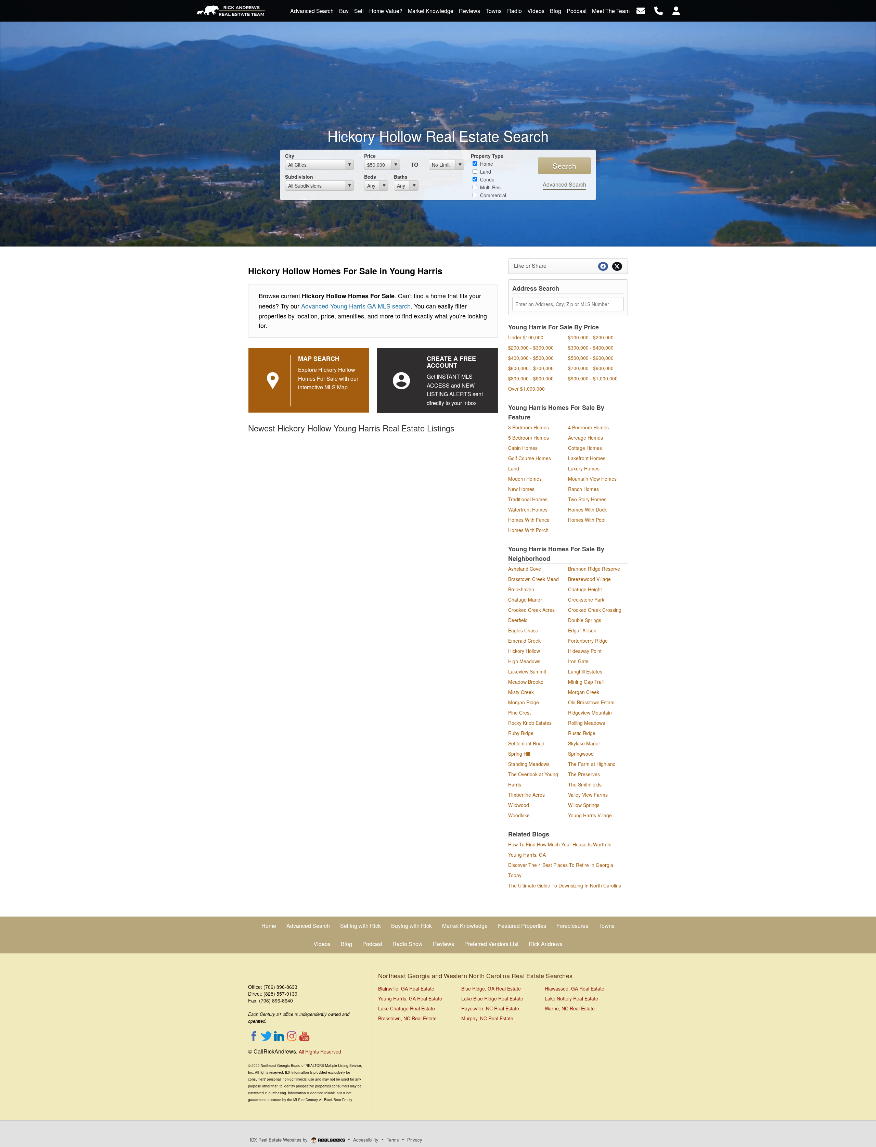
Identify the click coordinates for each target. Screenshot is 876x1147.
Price (370, 155)
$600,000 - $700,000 (531, 368)
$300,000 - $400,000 (591, 347)
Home (486, 163)
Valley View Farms (588, 794)
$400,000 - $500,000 (531, 357)
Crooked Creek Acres (531, 609)
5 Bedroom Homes (528, 437)
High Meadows (524, 661)
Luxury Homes (584, 468)
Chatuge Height (585, 589)
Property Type (487, 155)
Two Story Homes (587, 499)
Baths (401, 176)
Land (485, 171)
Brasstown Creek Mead (533, 579)
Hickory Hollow (524, 650)
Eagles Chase (523, 630)
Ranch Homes (583, 489)
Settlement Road (526, 743)
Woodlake (519, 815)
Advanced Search (564, 184)
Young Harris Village (590, 815)
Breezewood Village (589, 579)
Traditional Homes (528, 499)
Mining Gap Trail (586, 681)
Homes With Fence (529, 519)
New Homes (521, 489)
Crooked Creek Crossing (594, 609)
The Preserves (584, 774)
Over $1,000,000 (526, 388)
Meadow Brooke (525, 681)
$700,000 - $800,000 (591, 368)
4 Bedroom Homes (588, 427)
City (289, 155)
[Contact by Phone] (658, 10)
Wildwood (518, 805)
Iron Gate (578, 661)
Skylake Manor (584, 743)
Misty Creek (521, 692)
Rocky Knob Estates (530, 722)
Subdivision (299, 176)
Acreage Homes (585, 437)
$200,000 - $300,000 (531, 347)
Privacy (414, 1139)
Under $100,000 (525, 337)
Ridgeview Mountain (590, 712)
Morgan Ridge (523, 702)
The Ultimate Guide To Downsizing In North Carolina (564, 885)
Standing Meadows (529, 763)
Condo (486, 179)
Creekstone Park (586, 599)
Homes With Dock (587, 509)
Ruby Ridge (520, 733)
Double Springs (584, 620)
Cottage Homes (585, 447)
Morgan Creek (583, 692)
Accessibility (365, 1139)
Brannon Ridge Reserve (594, 568)
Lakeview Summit (527, 671)
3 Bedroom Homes (528, 427)
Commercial (492, 195)
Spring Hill (519, 753)
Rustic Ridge (581, 733)
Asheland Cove (524, 568)
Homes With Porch (528, 530)
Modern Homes (525, 478)
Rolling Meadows (586, 722)
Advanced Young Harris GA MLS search (356, 305)
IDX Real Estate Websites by (279, 1139)
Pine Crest (519, 712)
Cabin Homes (523, 447)
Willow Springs (584, 805)
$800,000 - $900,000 (531, 378)
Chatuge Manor (525, 599)
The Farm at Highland (592, 763)
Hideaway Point (585, 650)
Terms (393, 1139)
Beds (370, 176)
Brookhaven (521, 589)
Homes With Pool (586, 519)
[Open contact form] (640, 10)
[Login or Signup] (676, 10)
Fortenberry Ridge (588, 640)
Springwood (581, 753)
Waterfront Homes (528, 509)
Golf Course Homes (529, 458)
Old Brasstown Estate (591, 702)
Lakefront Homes (586, 458)
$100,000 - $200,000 (591, 337)
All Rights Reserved (320, 1051)
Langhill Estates (585, 671)
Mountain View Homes (592, 478)
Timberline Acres (526, 794)
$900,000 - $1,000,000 (593, 378)
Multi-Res (490, 187)
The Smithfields (585, 784)
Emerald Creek (524, 640)
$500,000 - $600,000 (591, 357)
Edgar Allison (582, 630)
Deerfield (518, 620)
